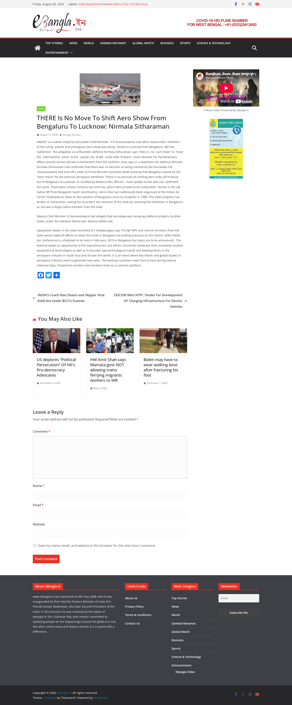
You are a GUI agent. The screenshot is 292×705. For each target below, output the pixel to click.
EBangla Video (185, 672)
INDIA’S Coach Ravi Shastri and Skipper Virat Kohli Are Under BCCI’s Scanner (71, 298)
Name (38, 486)
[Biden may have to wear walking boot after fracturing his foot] (163, 331)
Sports (185, 43)
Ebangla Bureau (71, 134)
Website (39, 524)
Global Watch (143, 43)
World (89, 43)
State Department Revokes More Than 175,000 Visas (113, 4)
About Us (131, 598)
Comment (41, 431)
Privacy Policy (134, 606)
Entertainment (57, 52)
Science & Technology (214, 43)
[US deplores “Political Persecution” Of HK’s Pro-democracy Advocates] (56, 331)
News (73, 43)
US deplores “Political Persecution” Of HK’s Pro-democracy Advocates (56, 367)
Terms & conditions (138, 615)
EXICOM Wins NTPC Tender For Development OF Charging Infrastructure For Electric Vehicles (148, 301)
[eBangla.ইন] (37, 48)
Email (38, 505)
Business (167, 43)
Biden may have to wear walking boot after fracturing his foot (161, 367)
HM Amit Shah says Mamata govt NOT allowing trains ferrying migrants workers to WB (108, 370)
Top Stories (54, 43)
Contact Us (132, 623)
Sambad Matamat (113, 43)
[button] (71, 52)
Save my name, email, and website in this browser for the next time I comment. (97, 545)
